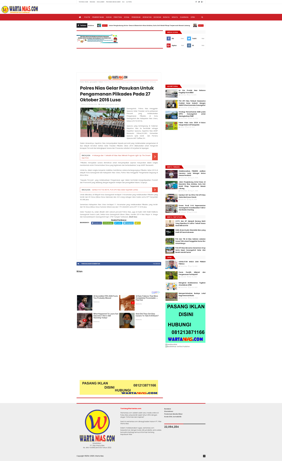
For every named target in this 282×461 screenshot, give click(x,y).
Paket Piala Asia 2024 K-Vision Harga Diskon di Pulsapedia (192, 124)
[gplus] (202, 2)
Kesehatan (147, 17)
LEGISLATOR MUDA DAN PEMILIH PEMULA (192, 263)
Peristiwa (118, 17)
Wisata (175, 17)
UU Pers (129, 2)
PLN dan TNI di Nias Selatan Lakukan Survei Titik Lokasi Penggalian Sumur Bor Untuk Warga (190, 241)
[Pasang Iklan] (119, 394)
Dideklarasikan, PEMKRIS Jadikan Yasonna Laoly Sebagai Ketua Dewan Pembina (192, 173)
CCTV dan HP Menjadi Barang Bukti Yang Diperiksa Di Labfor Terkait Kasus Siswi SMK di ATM (190, 223)
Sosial (126, 17)
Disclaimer (100, 2)
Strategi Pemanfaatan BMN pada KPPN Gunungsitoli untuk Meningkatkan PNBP (192, 114)
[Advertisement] (119, 241)
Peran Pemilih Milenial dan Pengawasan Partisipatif (192, 273)
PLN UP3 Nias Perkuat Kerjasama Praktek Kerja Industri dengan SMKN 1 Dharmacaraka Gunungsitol (192, 103)
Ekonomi (157, 17)
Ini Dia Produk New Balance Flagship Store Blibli (192, 91)
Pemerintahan (98, 17)
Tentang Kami (83, 2)
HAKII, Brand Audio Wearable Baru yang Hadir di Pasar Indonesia (190, 231)
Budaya (166, 17)
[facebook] (196, 2)
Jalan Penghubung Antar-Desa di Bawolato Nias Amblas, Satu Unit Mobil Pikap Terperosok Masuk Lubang (133, 25)
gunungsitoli (93, 82)
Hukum (109, 17)
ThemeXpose (82, 458)
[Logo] (97, 441)
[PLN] (97, 42)
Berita (89, 25)
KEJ (123, 2)
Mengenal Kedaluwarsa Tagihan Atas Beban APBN (192, 284)
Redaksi (92, 2)
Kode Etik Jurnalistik (172, 417)
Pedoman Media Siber (113, 2)
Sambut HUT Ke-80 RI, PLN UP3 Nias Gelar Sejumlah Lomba (115, 190)
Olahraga (184, 17)
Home (82, 82)
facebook (156, 264)
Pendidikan (136, 17)
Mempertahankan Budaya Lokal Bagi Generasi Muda (192, 294)
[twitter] (199, 2)
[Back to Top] (204, 456)
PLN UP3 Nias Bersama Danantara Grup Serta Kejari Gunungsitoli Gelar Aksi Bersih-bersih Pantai (190, 250)
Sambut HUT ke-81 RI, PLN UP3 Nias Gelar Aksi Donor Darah (192, 196)
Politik (87, 17)
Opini (193, 17)
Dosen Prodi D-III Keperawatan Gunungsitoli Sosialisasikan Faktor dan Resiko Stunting (192, 207)
